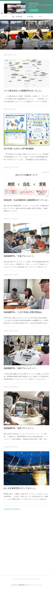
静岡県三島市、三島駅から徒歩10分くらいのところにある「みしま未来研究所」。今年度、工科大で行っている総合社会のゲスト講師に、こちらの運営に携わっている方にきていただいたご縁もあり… (26, 496)
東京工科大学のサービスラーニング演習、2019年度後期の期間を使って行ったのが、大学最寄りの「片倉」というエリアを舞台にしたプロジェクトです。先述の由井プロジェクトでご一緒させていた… (26, 264)
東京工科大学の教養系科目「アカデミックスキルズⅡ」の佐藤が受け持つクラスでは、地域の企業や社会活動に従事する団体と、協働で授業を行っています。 (26, 208)
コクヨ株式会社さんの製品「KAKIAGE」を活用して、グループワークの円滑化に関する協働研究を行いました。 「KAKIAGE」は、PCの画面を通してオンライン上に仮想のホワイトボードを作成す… (26, 98)
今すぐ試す (34, 10)
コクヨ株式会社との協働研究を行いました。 (23, 90)
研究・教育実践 (17, 16)
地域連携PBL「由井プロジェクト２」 (20, 368)
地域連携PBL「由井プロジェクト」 (19, 428)
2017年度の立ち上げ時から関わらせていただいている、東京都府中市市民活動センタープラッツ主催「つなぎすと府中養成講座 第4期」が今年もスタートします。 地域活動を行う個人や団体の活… (26, 156)
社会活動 (30, 16)
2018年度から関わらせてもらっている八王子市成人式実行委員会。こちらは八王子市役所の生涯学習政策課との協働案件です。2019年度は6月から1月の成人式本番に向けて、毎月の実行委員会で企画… (26, 320)
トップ (4, 16)
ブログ (40, 16)
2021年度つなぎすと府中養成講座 (19, 148)
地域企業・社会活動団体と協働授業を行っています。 (26, 199)
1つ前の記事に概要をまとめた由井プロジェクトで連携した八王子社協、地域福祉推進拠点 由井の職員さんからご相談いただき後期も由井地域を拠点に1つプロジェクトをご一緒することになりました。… (26, 376)
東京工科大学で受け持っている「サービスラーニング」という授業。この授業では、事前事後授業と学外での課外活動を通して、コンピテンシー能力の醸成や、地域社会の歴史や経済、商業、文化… (26, 436)
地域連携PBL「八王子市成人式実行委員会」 (23, 312)
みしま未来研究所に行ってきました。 (20, 488)
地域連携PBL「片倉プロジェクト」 (19, 256)
